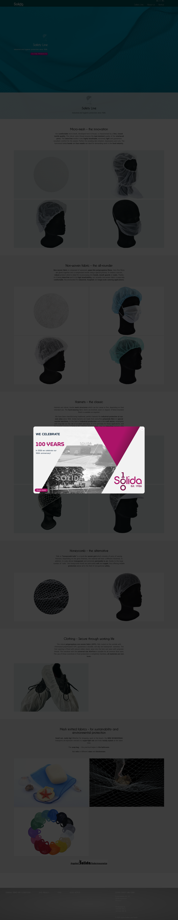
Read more (41, 490)
